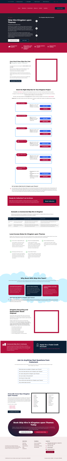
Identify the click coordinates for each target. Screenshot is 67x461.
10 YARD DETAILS (45, 146)
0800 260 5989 (51, 96)
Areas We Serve (25, 445)
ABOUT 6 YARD (45, 121)
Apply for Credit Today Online (54, 348)
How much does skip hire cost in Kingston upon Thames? (30, 371)
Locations (45, 8)
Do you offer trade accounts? (25, 382)
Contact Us (24, 448)
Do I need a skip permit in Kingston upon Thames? (29, 373)
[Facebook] (54, 1)
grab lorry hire (24, 349)
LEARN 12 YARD (45, 159)
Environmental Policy (38, 445)
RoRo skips (20, 349)
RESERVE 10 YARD (45, 143)
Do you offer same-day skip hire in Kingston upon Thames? (31, 380)
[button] (33, 369)
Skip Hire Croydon (13, 408)
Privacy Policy (36, 444)
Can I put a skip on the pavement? (26, 375)
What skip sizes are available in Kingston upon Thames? (30, 369)
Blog (23, 447)
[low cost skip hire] (4, 8)
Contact (40, 8)
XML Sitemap (36, 447)
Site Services (29, 8)
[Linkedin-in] (57, 1)
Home (19, 8)
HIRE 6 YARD (45, 118)
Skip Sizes (24, 8)
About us (35, 8)
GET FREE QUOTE (45, 173)
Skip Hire (11, 17)
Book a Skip (25, 444)
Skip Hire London (12, 405)
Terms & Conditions (37, 443)
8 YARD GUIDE (45, 133)
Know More (45, 176)
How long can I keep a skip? (24, 378)
